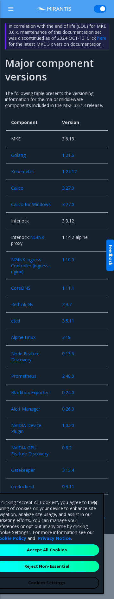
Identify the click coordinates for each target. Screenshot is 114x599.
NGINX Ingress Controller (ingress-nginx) (30, 266)
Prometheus (23, 376)
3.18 (66, 337)
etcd (15, 321)
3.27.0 (68, 188)
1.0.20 (68, 425)
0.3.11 (68, 486)
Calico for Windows (31, 204)
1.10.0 (68, 260)
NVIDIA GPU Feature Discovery (29, 451)
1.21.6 (68, 155)
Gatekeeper (23, 470)
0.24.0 (68, 392)
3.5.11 (68, 321)
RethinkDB (22, 304)
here (101, 38)
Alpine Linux (23, 337)
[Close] (95, 503)
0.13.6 (68, 354)
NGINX (37, 237)
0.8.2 (67, 448)
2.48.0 (68, 376)
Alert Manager (25, 409)
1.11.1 (68, 288)
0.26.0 (68, 409)
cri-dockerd (22, 486)
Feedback (111, 255)
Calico (17, 188)
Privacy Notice (54, 538)
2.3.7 (67, 304)
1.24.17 (69, 172)
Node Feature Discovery (25, 357)
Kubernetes (23, 172)
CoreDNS (20, 288)
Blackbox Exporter (29, 392)
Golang (18, 155)
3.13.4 (68, 470)
